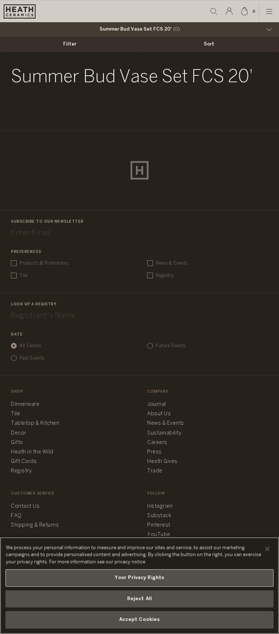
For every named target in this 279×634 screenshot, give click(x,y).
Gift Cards (24, 461)
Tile (23, 276)
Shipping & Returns (35, 525)
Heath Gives (162, 461)
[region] (139, 585)
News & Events (172, 263)
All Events (30, 346)
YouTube (158, 534)
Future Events (171, 346)
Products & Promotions (44, 263)
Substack (159, 516)
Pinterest (158, 525)
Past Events (32, 358)
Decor (19, 433)
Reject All (139, 599)
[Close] (267, 549)
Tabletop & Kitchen (35, 423)
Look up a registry (33, 304)
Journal (156, 404)
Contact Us (25, 506)
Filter (69, 44)
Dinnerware (25, 404)
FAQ (16, 516)
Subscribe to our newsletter (47, 221)
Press (154, 452)
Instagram (160, 506)
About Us (159, 414)
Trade (154, 471)
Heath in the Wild (32, 452)
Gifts (17, 442)
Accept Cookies (139, 619)
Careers (157, 442)
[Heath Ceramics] (139, 170)
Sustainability (164, 433)
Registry (164, 276)
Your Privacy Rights (139, 577)
